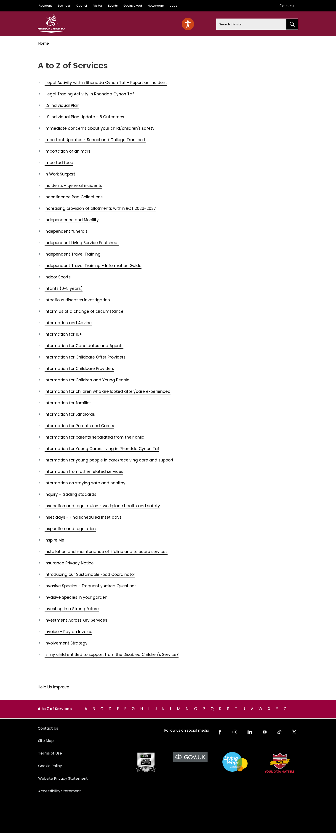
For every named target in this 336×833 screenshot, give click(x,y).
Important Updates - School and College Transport (95, 140)
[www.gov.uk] (146, 762)
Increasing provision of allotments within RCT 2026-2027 (100, 208)
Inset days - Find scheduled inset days (83, 517)
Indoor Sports (58, 277)
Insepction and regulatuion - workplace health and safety (102, 506)
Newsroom (156, 5)
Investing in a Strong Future (72, 609)
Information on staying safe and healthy (85, 483)
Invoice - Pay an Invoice (68, 631)
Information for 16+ (63, 334)
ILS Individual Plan (62, 105)
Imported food (59, 162)
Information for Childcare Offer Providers (85, 357)
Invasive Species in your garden (76, 597)
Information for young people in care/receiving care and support (109, 460)
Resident (45, 5)
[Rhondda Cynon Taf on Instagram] (235, 732)
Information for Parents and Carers (79, 426)
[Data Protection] (279, 762)
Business (64, 5)
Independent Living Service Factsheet (82, 242)
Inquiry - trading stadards (70, 494)
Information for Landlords (70, 414)
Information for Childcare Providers (79, 368)
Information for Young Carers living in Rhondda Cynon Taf (102, 448)
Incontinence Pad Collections (74, 197)
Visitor (97, 5)
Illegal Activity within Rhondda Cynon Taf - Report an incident (106, 82)
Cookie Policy (50, 765)
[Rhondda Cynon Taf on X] (294, 732)
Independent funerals (66, 231)
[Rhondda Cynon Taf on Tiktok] (279, 732)
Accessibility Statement (59, 791)
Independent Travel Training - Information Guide (93, 265)
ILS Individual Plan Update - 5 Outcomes (84, 117)
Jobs (173, 5)
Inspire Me (54, 540)
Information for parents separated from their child (94, 437)
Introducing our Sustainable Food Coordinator (90, 574)
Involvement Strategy (66, 643)
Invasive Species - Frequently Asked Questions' (91, 586)
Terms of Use (50, 753)
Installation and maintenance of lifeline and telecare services (106, 551)
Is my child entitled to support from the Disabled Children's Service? (112, 654)
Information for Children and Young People (87, 380)
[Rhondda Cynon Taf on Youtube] (265, 732)
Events (113, 5)
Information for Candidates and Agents (84, 345)
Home (43, 43)
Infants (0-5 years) (64, 288)
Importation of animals (67, 151)
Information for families (68, 403)
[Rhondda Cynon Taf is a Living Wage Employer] (235, 762)
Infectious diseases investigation (77, 300)
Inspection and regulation (70, 528)
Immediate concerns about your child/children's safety (100, 128)
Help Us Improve (53, 687)
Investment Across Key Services (76, 620)
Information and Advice (68, 323)
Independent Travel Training (73, 254)
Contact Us (48, 728)
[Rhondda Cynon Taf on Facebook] (220, 732)
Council (82, 5)
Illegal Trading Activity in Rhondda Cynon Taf (89, 94)
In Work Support (60, 174)
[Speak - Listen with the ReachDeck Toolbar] (188, 24)
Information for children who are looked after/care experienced (108, 391)
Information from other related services (84, 471)
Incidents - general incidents (73, 185)
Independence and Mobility (72, 220)
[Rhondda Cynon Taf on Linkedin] (250, 732)
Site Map (46, 740)
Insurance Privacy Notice (69, 563)
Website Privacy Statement (63, 778)
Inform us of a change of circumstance (84, 311)
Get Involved (132, 5)
